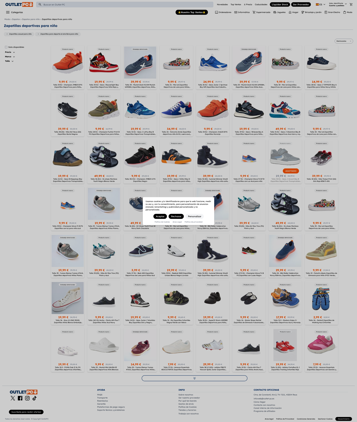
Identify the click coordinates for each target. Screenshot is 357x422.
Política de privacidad (193, 222)
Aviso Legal (177, 222)
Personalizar (194, 216)
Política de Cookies (162, 222)
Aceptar (160, 216)
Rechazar (176, 216)
